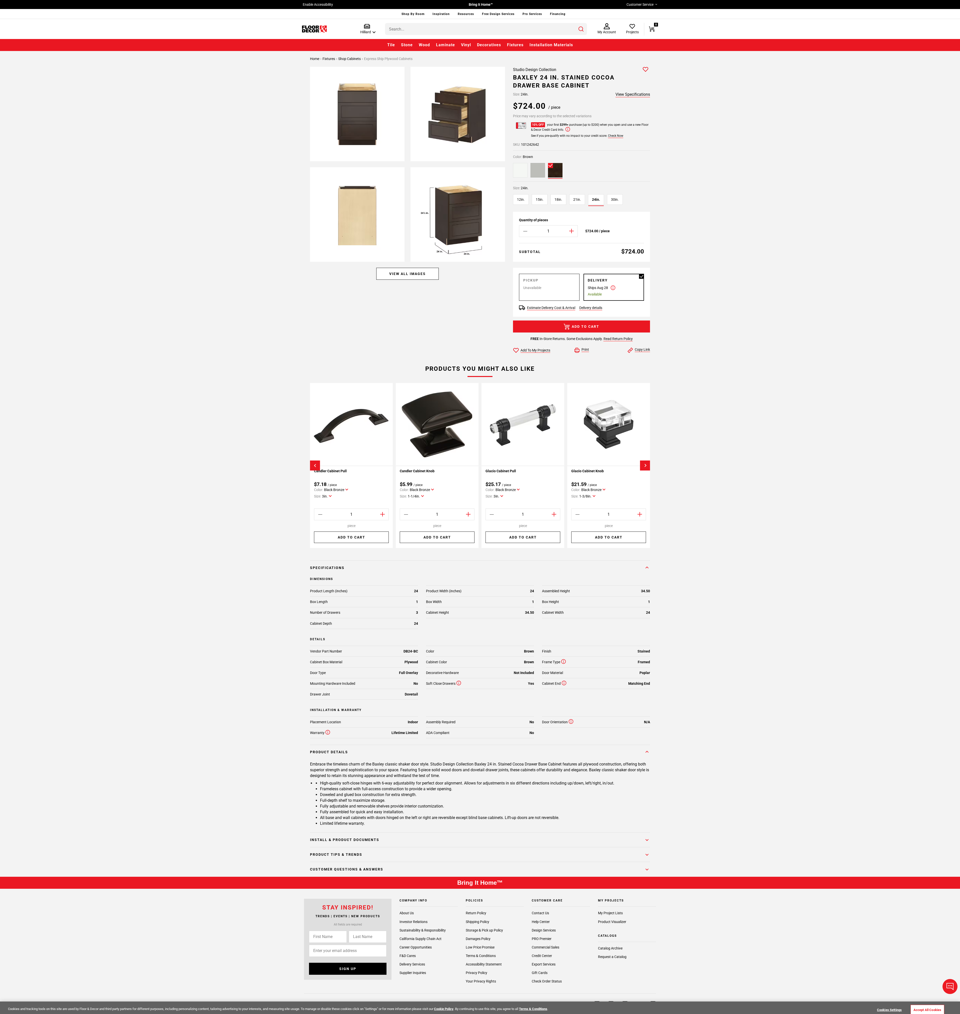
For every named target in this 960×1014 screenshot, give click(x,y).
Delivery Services (412, 964)
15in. (540, 200)
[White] (520, 170)
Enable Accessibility (318, 4)
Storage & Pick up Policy (484, 930)
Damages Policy (478, 938)
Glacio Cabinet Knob (587, 471)
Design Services (544, 930)
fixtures (329, 59)
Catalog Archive (610, 948)
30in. (615, 200)
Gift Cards (540, 972)
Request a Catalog (612, 957)
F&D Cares (408, 956)
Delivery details (590, 308)
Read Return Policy (618, 339)
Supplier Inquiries (413, 972)
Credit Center (542, 956)
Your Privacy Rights (481, 981)
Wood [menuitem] (424, 44)
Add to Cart (585, 326)
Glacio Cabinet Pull (501, 471)
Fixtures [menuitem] (515, 44)
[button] (367, 29)
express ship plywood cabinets (388, 59)
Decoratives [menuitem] (489, 44)
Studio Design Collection (534, 69)
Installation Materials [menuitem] (551, 44)
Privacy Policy (476, 972)
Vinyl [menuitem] (466, 44)
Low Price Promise (480, 947)
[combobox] (486, 29)
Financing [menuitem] (558, 14)
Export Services (544, 964)
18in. (558, 200)
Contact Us (540, 913)
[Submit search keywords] (581, 29)
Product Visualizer (612, 922)
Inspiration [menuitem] (441, 14)
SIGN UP (347, 968)
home (315, 59)
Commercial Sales (545, 947)
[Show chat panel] (950, 986)
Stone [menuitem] (407, 44)
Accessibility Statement (484, 964)
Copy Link (642, 350)
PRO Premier (542, 938)
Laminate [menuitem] (445, 44)
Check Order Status (547, 981)
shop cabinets (350, 59)
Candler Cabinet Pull (330, 471)
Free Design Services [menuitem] (498, 14)
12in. (521, 200)
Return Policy (476, 913)
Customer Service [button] (640, 4)
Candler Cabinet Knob (417, 471)
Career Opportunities (416, 947)
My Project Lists (610, 913)
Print (585, 350)
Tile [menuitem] (391, 44)
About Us (407, 913)
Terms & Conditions (481, 956)
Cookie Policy (444, 1009)
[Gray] (537, 170)
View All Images (407, 274)
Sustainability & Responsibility (423, 930)
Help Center (541, 922)
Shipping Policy (477, 922)
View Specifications (633, 94)
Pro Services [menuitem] (532, 14)
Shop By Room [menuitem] (413, 14)
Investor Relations (414, 922)
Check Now (615, 136)
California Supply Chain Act (421, 938)
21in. (577, 200)
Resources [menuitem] (466, 14)
